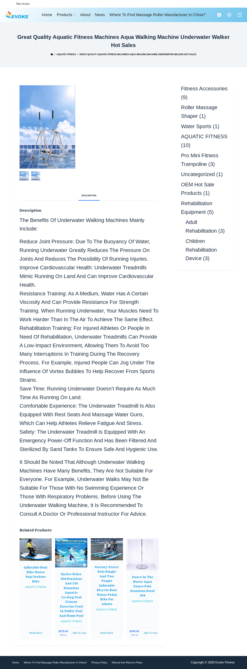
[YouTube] (219, 15)
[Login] (229, 15)
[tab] (89, 195)
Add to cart (79, 632)
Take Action (22, 3)
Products (64, 14)
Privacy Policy (99, 662)
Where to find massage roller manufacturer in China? (157, 14)
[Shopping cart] (240, 15)
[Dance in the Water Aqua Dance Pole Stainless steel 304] (142, 554)
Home (47, 14)
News (100, 14)
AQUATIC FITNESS (35, 587)
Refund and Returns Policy (127, 662)
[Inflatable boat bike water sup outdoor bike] (36, 549)
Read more (35, 632)
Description (89, 195)
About (85, 14)
